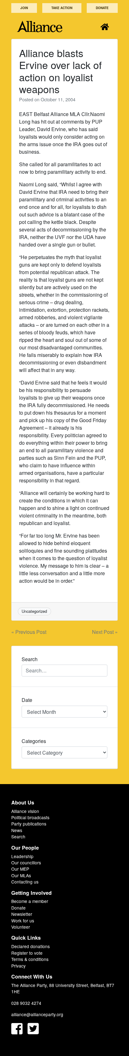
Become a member (29, 901)
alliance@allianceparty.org (37, 1014)
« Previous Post (28, 631)
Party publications (28, 823)
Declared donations (30, 946)
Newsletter (21, 914)
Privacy (18, 966)
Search (18, 836)
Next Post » (105, 631)
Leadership (22, 856)
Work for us (22, 920)
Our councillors (26, 862)
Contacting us (25, 881)
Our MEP (20, 869)
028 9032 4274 (26, 1003)
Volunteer (20, 927)
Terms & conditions (30, 959)
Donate (102, 8)
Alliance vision (25, 811)
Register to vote (27, 953)
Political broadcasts (30, 817)
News (16, 830)
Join (24, 8)
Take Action (61, 8)
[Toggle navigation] (105, 26)
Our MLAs (21, 875)
